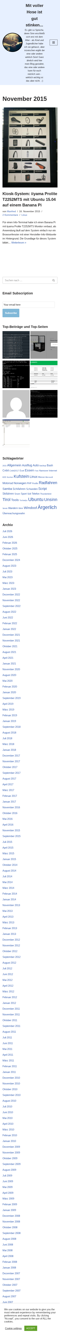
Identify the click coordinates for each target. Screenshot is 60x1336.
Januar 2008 (9, 1267)
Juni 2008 (7, 1244)
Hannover (43, 470)
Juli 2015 (7, 841)
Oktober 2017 (9, 767)
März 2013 (8, 922)
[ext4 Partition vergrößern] (16, 375)
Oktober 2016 (9, 813)
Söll (29, 493)
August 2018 (9, 732)
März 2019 (8, 709)
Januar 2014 (9, 899)
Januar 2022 (9, 629)
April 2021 (7, 657)
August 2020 (9, 675)
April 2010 (7, 1123)
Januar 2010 (9, 1141)
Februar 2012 (9, 997)
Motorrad (7, 483)
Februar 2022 (9, 623)
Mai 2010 (7, 1118)
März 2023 (8, 583)
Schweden (32, 488)
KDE (4, 477)
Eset (22, 470)
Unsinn (50, 499)
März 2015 (8, 853)
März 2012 (8, 991)
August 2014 (9, 870)
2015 (4, 466)
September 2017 (11, 772)
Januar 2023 (9, 588)
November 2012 (11, 945)
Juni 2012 (7, 974)
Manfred (11, 211)
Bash (50, 465)
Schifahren (19, 488)
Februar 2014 (9, 893)
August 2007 (9, 1296)
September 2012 (11, 956)
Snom (17, 494)
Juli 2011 (7, 1037)
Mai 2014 (7, 882)
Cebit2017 (14, 471)
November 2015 (11, 830)
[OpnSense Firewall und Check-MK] (16, 345)
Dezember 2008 (11, 1215)
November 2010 (11, 1083)
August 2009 (9, 1169)
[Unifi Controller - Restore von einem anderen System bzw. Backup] (44, 345)
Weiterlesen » (18, 242)
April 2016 (7, 824)
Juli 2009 (7, 1175)
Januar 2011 (9, 1072)
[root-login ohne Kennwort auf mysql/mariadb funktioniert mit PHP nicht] (44, 404)
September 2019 (11, 698)
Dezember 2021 (11, 634)
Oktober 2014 (9, 864)
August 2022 (9, 611)
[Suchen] (54, 280)
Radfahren (48, 483)
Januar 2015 (9, 859)
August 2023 (9, 565)
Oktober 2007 (9, 1284)
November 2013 (11, 905)
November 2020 (11, 669)
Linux (24, 215)
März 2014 (8, 887)
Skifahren (8, 493)
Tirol (6, 499)
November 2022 (11, 600)
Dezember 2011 (11, 1008)
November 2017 (11, 761)
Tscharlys (24, 500)
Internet (53, 470)
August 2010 (9, 1100)
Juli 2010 (7, 1106)
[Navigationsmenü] (54, 42)
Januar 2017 (9, 801)
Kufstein (21, 476)
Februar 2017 (9, 795)
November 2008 (11, 1221)
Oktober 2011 (9, 1020)
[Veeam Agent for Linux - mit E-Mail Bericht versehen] (44, 375)
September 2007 (11, 1290)
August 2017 (9, 778)
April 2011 (7, 1054)
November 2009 (11, 1152)
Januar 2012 (9, 1002)
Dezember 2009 (11, 1146)
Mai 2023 (7, 577)
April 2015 (7, 847)
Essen (29, 470)
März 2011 (8, 1060)
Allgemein (14, 465)
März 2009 (8, 1198)
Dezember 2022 (11, 594)
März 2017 (8, 790)
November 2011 (11, 1014)
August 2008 (9, 1238)
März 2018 (8, 744)
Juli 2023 (7, 571)
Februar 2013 (9, 928)
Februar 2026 (9, 542)
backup (43, 465)
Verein (5, 508)
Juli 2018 (7, 738)
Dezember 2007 (11, 1273)
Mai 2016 (7, 818)
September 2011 (11, 1026)
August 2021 (9, 652)
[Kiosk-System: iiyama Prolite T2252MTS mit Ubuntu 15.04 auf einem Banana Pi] (30, 147)
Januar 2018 (9, 749)
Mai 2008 (7, 1250)
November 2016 (11, 807)
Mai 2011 (7, 1049)
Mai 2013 (7, 910)
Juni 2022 (7, 617)
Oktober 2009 (9, 1158)
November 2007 (11, 1279)
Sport (24, 493)
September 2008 (11, 1233)
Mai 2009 (7, 1187)
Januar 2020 (9, 692)
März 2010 (8, 1129)
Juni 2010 (7, 1112)
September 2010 (11, 1095)
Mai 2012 (7, 979)
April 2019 (7, 703)
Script (42, 489)
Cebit (5, 470)
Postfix (35, 483)
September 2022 (11, 606)
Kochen (10, 477)
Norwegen (20, 483)
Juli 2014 (7, 876)
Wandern (13, 508)
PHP (29, 483)
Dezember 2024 (11, 560)
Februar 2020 (9, 686)
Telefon (36, 493)
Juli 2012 (7, 968)
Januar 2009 (9, 1210)
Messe (41, 477)
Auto (36, 465)
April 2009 (7, 1192)
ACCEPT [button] (30, 1328)
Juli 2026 (7, 531)
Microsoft (49, 477)
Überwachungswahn (13, 513)
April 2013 (7, 916)
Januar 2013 (9, 933)
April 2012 (7, 985)
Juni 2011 (7, 1043)
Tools (15, 500)
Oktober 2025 (9, 548)
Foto (36, 471)
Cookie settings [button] (13, 1328)
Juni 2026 (7, 537)
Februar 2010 (9, 1135)
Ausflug (27, 465)
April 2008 (7, 1256)
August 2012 (9, 962)
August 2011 (9, 1031)
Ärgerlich (47, 507)
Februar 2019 (9, 715)
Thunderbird (45, 494)
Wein (20, 508)
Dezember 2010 (11, 1077)
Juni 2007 (7, 1302)
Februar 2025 (9, 554)
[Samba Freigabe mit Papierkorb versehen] (16, 433)
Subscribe (11, 312)
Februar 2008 (9, 1261)
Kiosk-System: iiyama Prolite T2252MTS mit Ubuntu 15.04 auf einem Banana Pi (29, 199)
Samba (7, 489)
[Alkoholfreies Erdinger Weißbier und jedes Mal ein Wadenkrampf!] (16, 404)
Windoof (30, 508)
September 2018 (11, 726)
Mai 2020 (7, 680)
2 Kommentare (10, 215)
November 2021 (11, 640)
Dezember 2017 (11, 755)
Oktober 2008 (9, 1227)
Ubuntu (36, 499)
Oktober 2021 (9, 646)
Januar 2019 (9, 721)
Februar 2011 (9, 1066)
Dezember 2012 (11, 939)
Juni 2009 (7, 1181)
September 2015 (11, 836)
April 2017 (7, 784)
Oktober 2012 (9, 951)
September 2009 (11, 1164)
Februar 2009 (9, 1204)
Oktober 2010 (9, 1089)
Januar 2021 (9, 663)
